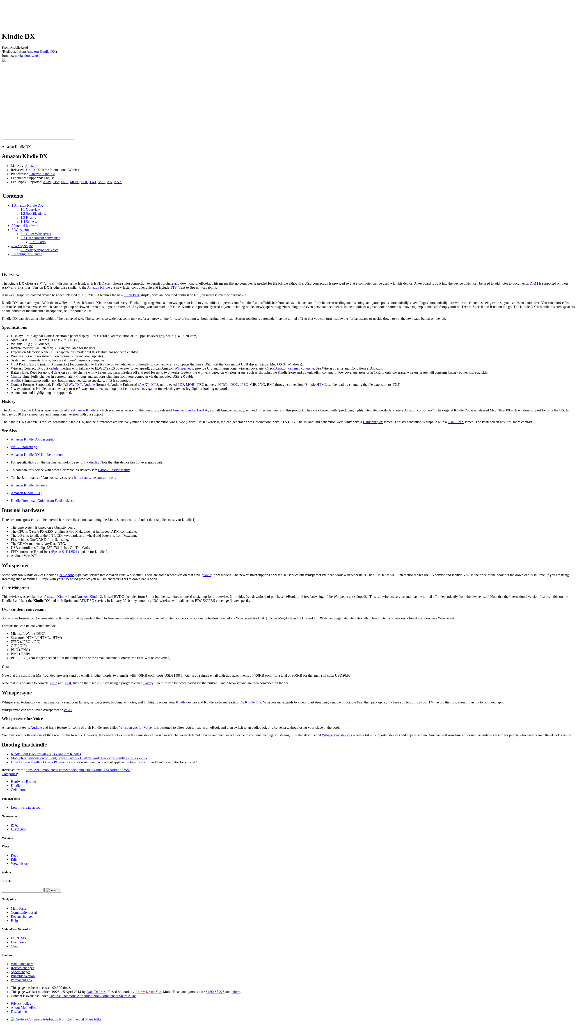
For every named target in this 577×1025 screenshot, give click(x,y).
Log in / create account (27, 807)
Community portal (24, 912)
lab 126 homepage (24, 447)
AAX (118, 182)
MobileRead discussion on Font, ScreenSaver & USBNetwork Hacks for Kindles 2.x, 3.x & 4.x (79, 758)
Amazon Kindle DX (41, 51)
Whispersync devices (337, 735)
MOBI (74, 182)
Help (14, 920)
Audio (15, 380)
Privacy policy (21, 1003)
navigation (22, 55)
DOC (234, 384)
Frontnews (18, 942)
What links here (22, 964)
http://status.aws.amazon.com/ (95, 477)
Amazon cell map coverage (294, 368)
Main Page (18, 908)
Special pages (20, 972)
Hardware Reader (23, 781)
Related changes (22, 968)
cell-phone (67, 575)
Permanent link (21, 980)
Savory (148, 683)
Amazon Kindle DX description (33, 439)
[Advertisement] (84, 15)
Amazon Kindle (183, 410)
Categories (9, 774)
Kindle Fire (253, 702)
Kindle (180, 702)
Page (14, 825)
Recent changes (22, 916)
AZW (47, 182)
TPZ (56, 182)
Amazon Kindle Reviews (29, 485)
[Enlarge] (3, 142)
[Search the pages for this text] (52, 890)
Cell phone (18, 790)
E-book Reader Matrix (114, 470)
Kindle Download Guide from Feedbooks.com (44, 500)
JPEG (244, 384)
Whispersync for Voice (135, 727)
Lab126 (202, 410)
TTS (173, 287)
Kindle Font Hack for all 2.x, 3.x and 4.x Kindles (46, 754)
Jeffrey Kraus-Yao (148, 992)
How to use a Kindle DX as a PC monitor (40, 762)
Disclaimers (19, 1012)
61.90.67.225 (215, 992)
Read (14, 855)
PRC (64, 182)
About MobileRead (24, 1007)
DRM (534, 283)
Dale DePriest (96, 992)
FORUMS (18, 938)
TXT (92, 182)
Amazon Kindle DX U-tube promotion (38, 455)
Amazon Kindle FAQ (26, 493)
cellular (54, 368)
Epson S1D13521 (65, 552)
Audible (89, 384)
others (235, 992)
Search (6, 881)
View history (20, 863)
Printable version (23, 976)
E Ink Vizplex (373, 422)
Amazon (31, 166)
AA (109, 182)
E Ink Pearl (132, 295)
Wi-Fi (207, 575)
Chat (14, 946)
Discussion (18, 829)
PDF (84, 182)
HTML (223, 384)
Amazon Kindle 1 (57, 596)
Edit (14, 859)
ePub (53, 683)
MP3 (101, 182)
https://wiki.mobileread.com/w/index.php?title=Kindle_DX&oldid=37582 (78, 770)
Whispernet (182, 368)
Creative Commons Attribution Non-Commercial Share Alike (92, 996)
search (36, 55)
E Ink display (89, 462)
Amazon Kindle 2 (42, 174)
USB (14, 364)
